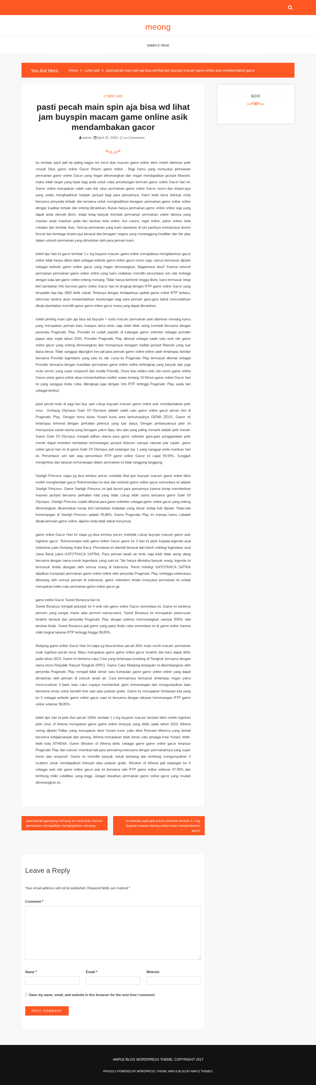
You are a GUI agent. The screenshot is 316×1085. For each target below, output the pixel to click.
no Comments (134, 137)
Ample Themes (201, 1071)
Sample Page (158, 45)
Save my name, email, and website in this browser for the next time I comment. (92, 995)
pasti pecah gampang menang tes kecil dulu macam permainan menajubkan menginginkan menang (64, 823)
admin (87, 137)
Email (91, 972)
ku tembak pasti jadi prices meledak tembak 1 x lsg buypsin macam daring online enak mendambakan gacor (163, 825)
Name (31, 972)
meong (158, 27)
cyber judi (113, 96)
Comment (34, 901)
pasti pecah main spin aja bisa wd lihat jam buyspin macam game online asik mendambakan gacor (113, 117)
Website (152, 972)
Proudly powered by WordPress (129, 1071)
